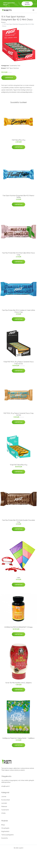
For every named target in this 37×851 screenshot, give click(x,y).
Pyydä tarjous (27, 3)
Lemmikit (4, 803)
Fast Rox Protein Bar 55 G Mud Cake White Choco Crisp (18, 254)
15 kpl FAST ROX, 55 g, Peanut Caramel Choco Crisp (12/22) (19, 362)
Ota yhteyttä (5, 828)
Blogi (3, 825)
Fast (19, 65)
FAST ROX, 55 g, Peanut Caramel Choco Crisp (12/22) (18, 414)
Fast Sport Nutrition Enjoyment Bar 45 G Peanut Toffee (18, 196)
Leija (18, 577)
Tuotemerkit (13, 65)
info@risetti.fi (5, 786)
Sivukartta (4, 838)
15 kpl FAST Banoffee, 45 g (18, 465)
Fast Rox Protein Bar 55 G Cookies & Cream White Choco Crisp (18, 311)
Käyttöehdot (5, 831)
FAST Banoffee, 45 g (18, 140)
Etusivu (3, 22)
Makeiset (4, 806)
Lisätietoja (9, 77)
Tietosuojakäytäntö (7, 835)
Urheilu (3, 813)
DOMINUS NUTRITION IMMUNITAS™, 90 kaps (18, 627)
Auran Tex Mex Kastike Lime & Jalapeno (18, 683)
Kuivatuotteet (5, 800)
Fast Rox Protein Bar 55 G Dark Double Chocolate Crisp (18, 521)
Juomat (3, 796)
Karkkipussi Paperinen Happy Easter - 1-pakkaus (18, 738)
